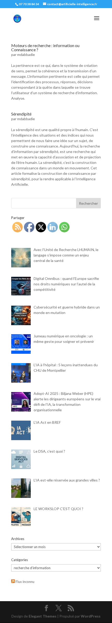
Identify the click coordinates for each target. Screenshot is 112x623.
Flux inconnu (25, 582)
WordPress (91, 616)
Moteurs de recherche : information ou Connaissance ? (45, 47)
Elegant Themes (43, 616)
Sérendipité (21, 113)
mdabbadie (26, 54)
